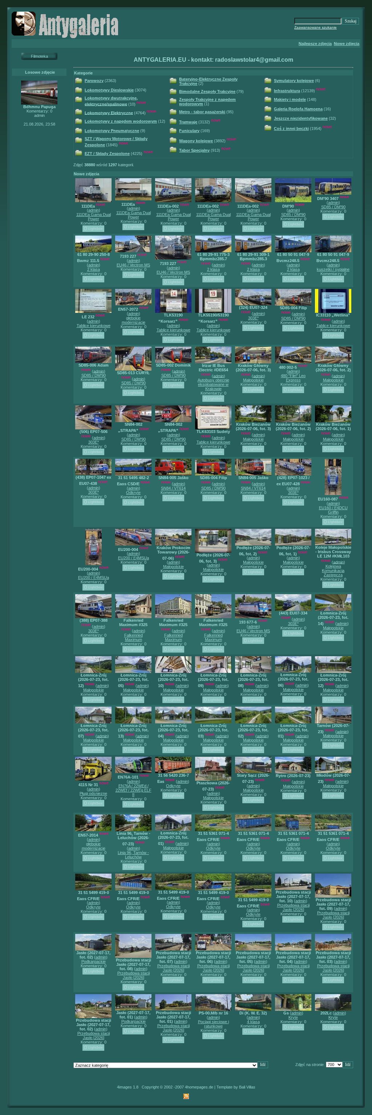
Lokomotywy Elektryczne (109, 112)
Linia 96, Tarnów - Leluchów (133, 854)
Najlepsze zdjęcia (315, 43)
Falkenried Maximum (133, 637)
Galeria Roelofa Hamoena (298, 109)
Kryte (293, 1017)
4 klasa (253, 1022)
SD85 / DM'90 (293, 214)
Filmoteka (39, 56)
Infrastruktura (287, 91)
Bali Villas (247, 1087)
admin (93, 210)
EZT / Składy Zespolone (107, 153)
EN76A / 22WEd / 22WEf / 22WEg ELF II (133, 790)
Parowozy (94, 80)
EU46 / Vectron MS (133, 265)
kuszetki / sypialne (333, 269)
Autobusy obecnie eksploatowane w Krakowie (213, 384)
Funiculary (189, 130)
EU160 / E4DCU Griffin (333, 510)
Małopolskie (253, 380)
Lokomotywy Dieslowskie (109, 90)
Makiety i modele (290, 99)
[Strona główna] (66, 38)
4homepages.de (199, 1087)
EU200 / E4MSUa (93, 577)
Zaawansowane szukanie (315, 27)
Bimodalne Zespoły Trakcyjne (207, 91)
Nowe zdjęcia (346, 43)
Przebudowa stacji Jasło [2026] (293, 907)
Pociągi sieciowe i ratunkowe (213, 1024)
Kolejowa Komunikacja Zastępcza (333, 570)
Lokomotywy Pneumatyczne (112, 130)
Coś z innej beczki (291, 128)
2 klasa (93, 269)
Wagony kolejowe (196, 141)
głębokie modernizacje (133, 320)
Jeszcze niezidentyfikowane (301, 118)
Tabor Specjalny (194, 150)
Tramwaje (188, 122)
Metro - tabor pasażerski (202, 112)
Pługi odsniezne (93, 793)
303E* (253, 318)
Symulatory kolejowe (294, 80)
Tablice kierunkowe (93, 325)
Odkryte (133, 492)
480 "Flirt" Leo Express (293, 377)
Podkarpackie (93, 961)
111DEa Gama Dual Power (93, 216)
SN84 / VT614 (173, 488)
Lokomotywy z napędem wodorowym (121, 121)
